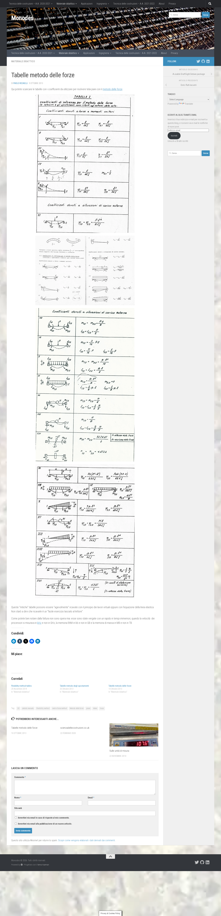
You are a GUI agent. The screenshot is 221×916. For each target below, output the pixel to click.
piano (88, 708)
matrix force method (59, 708)
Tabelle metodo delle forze (120, 686)
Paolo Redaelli (20, 83)
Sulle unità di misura (119, 750)
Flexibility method (42, 708)
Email (91, 797)
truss (102, 708)
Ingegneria (102, 3)
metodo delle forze (112, 89)
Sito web (18, 808)
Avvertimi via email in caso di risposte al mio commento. (43, 818)
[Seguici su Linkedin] (208, 61)
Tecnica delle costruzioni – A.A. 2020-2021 (29, 3)
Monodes (22, 18)
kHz (39, 622)
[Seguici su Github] (203, 61)
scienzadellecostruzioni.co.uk (74, 727)
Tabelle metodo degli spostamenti (74, 686)
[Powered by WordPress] (22, 865)
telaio (95, 708)
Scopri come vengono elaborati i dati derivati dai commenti (86, 840)
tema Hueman (43, 865)
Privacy (172, 3)
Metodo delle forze (76, 708)
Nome (17, 797)
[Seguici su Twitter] (198, 61)
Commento (20, 777)
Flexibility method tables (21, 686)
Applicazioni (86, 3)
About (161, 3)
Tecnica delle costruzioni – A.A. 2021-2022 (134, 3)
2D (18, 708)
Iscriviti (174, 135)
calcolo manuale (28, 708)
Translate (189, 103)
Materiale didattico (66, 3)
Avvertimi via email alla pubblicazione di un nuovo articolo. (45, 824)
